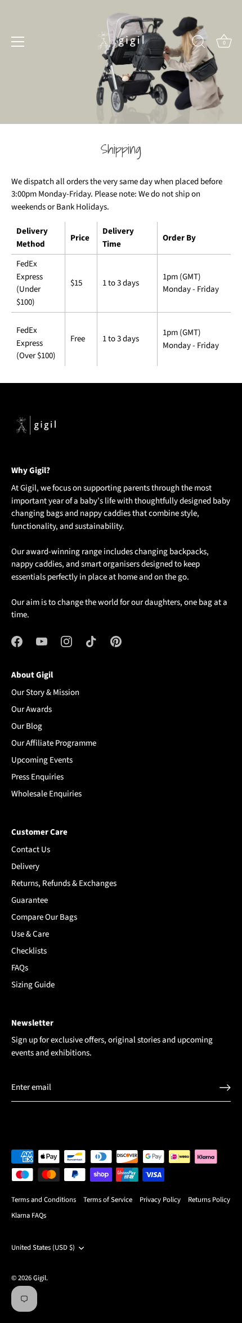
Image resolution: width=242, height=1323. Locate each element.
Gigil (39, 1278)
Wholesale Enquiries (46, 794)
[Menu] (18, 41)
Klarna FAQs (28, 1215)
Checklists (29, 951)
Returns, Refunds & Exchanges (63, 883)
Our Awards (31, 709)
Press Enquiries (37, 777)
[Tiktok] (91, 641)
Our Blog (26, 726)
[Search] (198, 43)
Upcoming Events (42, 760)
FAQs (19, 968)
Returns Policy (209, 1200)
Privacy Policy (160, 1200)
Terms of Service (107, 1200)
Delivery (25, 866)
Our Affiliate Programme (53, 743)
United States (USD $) (43, 1248)
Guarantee (29, 900)
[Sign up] (225, 1087)
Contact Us (30, 850)
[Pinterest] (116, 641)
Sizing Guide (33, 985)
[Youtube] (41, 641)
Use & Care (30, 934)
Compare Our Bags (44, 917)
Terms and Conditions (43, 1200)
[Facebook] (17, 641)
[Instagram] (66, 641)
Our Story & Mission (45, 692)
